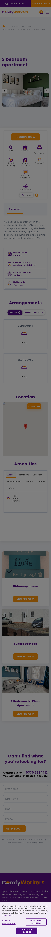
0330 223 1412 (37, 772)
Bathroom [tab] (24, 474)
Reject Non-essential (36, 922)
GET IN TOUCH (14, 828)
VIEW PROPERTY (26, 599)
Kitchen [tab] (41, 481)
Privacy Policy (8, 915)
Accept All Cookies (27, 930)
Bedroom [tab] (37, 474)
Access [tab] (11, 474)
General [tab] (29, 481)
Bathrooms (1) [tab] (34, 312)
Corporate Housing (20, 26)
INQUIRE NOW (25, 137)
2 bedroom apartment (33, 29)
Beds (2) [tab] (15, 312)
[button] (36, 195)
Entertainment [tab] (14, 481)
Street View (34, 406)
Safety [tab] (10, 488)
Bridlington (10, 29)
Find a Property (41, 3)
